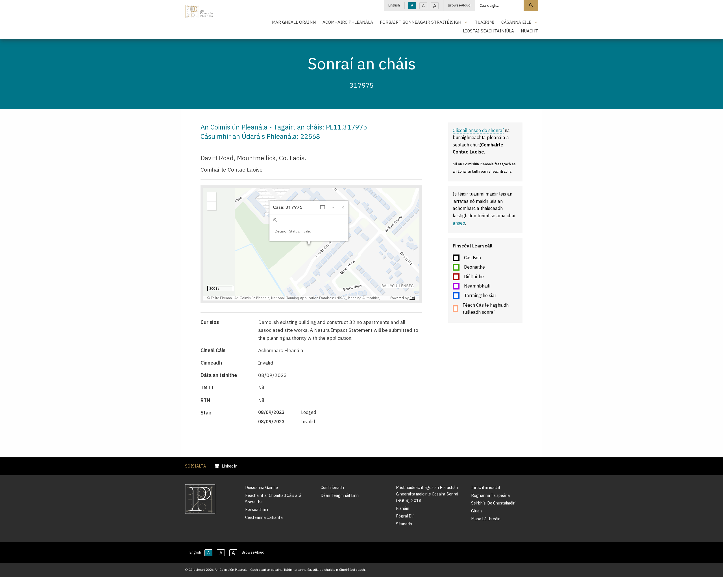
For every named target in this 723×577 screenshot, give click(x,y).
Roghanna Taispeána (490, 495)
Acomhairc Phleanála (348, 22)
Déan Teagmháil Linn (340, 495)
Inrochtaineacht (485, 487)
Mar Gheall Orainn (294, 22)
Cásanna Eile (516, 22)
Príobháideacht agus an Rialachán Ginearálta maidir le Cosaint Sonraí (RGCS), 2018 (427, 494)
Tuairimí (485, 22)
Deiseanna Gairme (261, 487)
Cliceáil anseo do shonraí (478, 130)
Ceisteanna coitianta (264, 517)
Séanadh (404, 523)
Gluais (476, 511)
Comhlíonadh (332, 487)
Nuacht (529, 31)
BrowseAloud (459, 5)
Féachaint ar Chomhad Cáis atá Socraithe (273, 498)
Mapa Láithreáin (485, 518)
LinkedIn (230, 466)
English (394, 5)
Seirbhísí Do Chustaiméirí (493, 503)
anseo (459, 223)
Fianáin (402, 508)
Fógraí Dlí (404, 516)
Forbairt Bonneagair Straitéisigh (420, 22)
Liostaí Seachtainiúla (488, 31)
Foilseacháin (256, 509)
